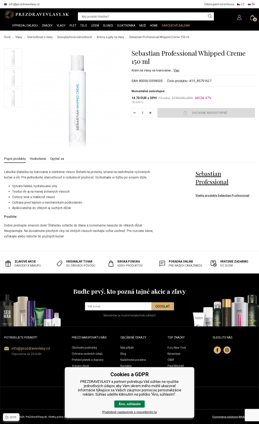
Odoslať (162, 306)
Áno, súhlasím (130, 404)
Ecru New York (177, 347)
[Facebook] (217, 350)
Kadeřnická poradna (133, 359)
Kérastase (174, 353)
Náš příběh (127, 347)
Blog (123, 353)
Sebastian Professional (211, 178)
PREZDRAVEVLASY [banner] (37, 14)
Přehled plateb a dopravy (88, 359)
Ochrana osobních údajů (87, 353)
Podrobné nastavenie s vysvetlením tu (129, 412)
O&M (171, 359)
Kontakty (126, 365)
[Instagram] (227, 350)
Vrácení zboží (80, 365)
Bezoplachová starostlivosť (74, 37)
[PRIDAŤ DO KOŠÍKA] (206, 113)
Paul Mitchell (176, 365)
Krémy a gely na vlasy (110, 37)
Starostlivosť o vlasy (40, 37)
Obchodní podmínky (84, 347)
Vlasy (18, 37)
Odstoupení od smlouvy (219, 4)
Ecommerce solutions (225, 416)
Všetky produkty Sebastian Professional (222, 195)
